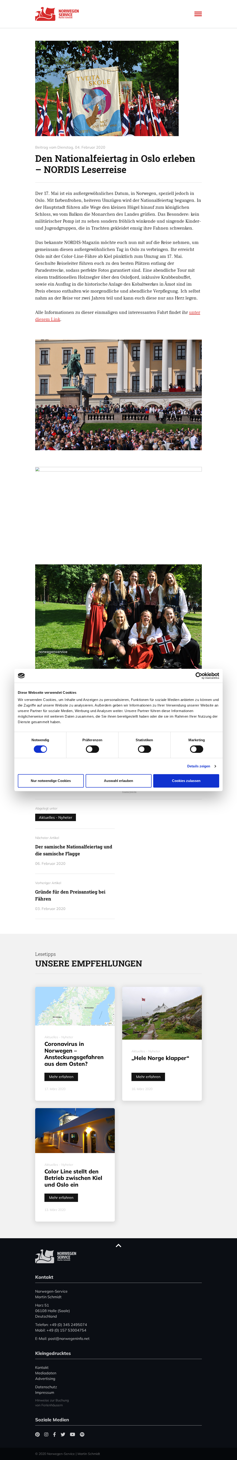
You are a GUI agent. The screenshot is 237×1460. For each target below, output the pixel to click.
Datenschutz (46, 1387)
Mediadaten (45, 1373)
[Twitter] (63, 1434)
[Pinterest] (37, 1434)
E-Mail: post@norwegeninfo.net (62, 1338)
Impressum (44, 1392)
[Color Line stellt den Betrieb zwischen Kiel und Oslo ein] (75, 1130)
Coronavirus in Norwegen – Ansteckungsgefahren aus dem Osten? (74, 1053)
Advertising (45, 1378)
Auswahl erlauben (118, 781)
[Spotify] (82, 1434)
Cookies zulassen (186, 781)
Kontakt (42, 1367)
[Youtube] (72, 1434)
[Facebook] (54, 1434)
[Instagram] (46, 1434)
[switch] (92, 749)
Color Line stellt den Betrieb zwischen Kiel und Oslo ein (73, 1178)
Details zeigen (198, 766)
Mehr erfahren (61, 1076)
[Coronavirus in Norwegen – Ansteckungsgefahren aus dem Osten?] (75, 1006)
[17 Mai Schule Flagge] (118, 88)
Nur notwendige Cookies (51, 781)
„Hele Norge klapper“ (160, 1057)
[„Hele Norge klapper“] (162, 1013)
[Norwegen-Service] (58, 14)
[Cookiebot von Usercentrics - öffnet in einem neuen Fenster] (199, 675)
